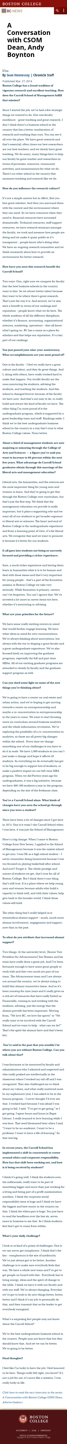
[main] (33, 716)
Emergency (46, 1430)
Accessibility (21, 1430)
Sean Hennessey (18, 74)
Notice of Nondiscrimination (33, 1435)
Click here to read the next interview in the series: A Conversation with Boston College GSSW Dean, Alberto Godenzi (32, 1397)
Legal (34, 1430)
